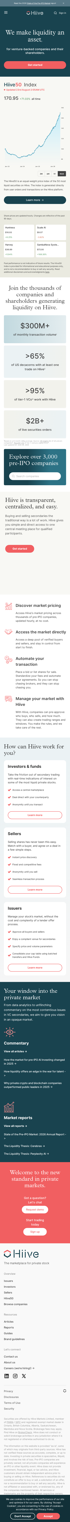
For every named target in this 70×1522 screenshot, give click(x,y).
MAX (62, 173)
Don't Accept (22, 1516)
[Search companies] (55, 13)
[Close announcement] (63, 3)
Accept (48, 1516)
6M (48, 173)
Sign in (62, 12)
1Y (55, 173)
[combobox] (35, 476)
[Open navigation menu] (6, 12)
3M (41, 173)
